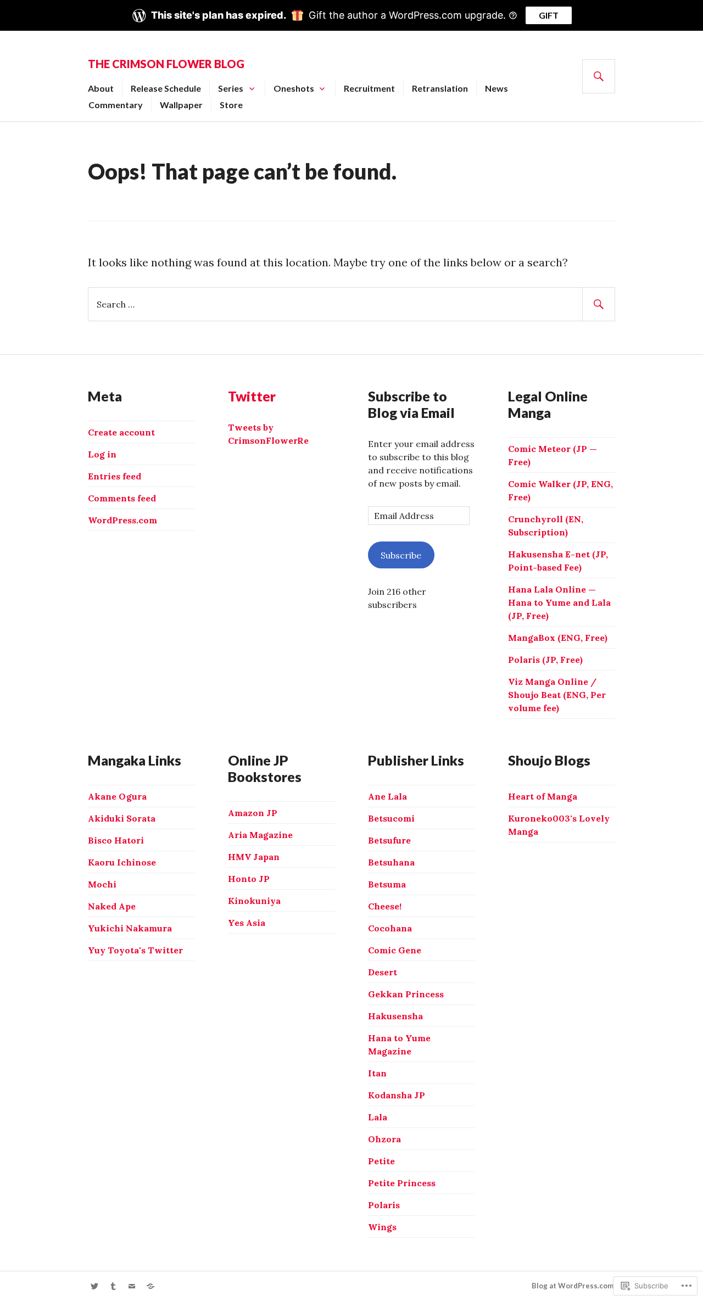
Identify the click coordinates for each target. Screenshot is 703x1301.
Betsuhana (391, 862)
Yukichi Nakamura (130, 928)
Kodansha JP (396, 1095)
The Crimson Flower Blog (166, 63)
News (496, 88)
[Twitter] (94, 1286)
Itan (377, 1073)
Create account (121, 432)
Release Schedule (166, 88)
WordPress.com (122, 520)
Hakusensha (395, 1015)
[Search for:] (351, 303)
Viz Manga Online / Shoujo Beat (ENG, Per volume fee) (557, 694)
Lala (377, 1117)
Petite (381, 1160)
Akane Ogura (117, 796)
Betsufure (389, 840)
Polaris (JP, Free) (545, 659)
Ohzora (384, 1139)
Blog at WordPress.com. (573, 1285)
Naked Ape (112, 906)
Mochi (102, 884)
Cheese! (384, 906)
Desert (382, 972)
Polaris (384, 1204)
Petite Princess (402, 1182)
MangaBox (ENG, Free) (557, 637)
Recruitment (369, 88)
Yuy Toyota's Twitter (135, 950)
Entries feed (114, 476)
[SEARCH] (598, 76)
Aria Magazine (260, 834)
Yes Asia (246, 922)
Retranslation (440, 88)
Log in (102, 454)
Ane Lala (387, 796)
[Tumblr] (113, 1286)
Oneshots (294, 88)
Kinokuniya (254, 900)
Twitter (252, 396)
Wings (382, 1226)
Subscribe (401, 555)
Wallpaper (181, 104)
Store (231, 104)
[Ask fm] (150, 1286)
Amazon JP (252, 812)
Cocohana (390, 928)
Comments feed (122, 498)
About (101, 88)
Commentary (115, 104)
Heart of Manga (542, 796)
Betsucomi (391, 818)
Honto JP (249, 878)
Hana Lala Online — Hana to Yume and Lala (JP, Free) (559, 602)
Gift (549, 15)
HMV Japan (254, 856)
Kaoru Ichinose (122, 862)
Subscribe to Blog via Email (411, 404)
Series (230, 88)
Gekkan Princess (406, 994)
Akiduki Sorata (121, 818)
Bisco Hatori (116, 840)
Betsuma (387, 884)
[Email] (131, 1286)
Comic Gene (394, 950)
